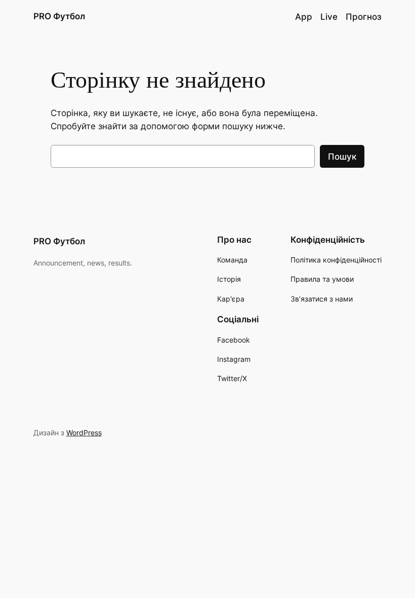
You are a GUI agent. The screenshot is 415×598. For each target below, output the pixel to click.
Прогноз (364, 17)
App (303, 17)
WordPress (84, 432)
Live (329, 17)
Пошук (342, 157)
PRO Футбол (59, 16)
